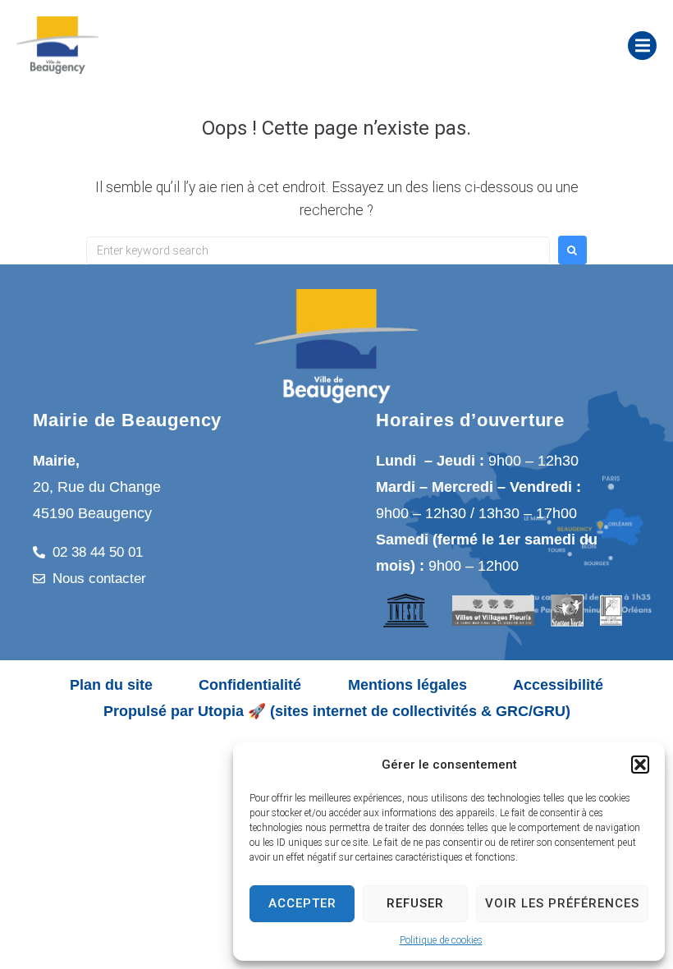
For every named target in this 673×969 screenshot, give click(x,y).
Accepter (302, 903)
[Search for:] (318, 250)
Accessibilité (558, 685)
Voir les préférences (562, 903)
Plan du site (111, 685)
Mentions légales (407, 685)
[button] (640, 764)
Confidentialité (250, 685)
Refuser (415, 903)
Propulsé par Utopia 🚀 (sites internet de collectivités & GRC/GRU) (336, 711)
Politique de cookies (441, 940)
